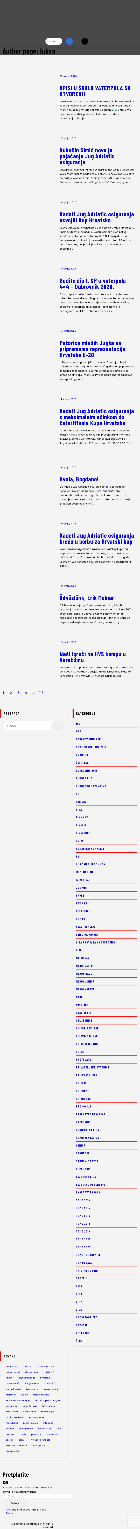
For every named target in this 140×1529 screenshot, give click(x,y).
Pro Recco (52, 1434)
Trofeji (81, 1278)
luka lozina (12, 1411)
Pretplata (83, 1059)
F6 (77, 794)
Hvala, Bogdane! (79, 479)
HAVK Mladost (27, 1377)
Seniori (81, 1145)
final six (10, 1377)
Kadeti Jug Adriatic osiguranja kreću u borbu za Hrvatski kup (97, 538)
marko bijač (47, 1411)
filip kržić (49, 1372)
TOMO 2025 (83, 1247)
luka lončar (48, 1406)
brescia (28, 1366)
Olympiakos (44, 1428)
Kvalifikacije (86, 926)
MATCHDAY (82, 958)
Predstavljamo (87, 1044)
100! (78, 723)
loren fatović (30, 1406)
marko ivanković (15, 1417)
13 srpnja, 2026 (68, 467)
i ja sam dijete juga (90, 864)
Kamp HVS (82, 903)
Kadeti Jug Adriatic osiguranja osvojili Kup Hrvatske (97, 217)
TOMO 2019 (83, 1231)
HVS (78, 856)
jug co (24, 1394)
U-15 (79, 1286)
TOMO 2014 (83, 1200)
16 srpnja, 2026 (68, 202)
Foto (79, 840)
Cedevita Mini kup (88, 739)
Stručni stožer (87, 1161)
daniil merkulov (45, 1366)
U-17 (79, 1301)
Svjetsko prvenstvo (91, 1184)
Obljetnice (84, 1020)
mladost (48, 1423)
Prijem (81, 1083)
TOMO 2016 (83, 1215)
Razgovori (83, 1122)
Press (80, 1051)
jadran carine (51, 1389)
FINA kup (82, 817)
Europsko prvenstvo (91, 786)
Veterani (82, 1333)
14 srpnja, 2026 (68, 399)
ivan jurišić (49, 1383)
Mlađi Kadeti (85, 989)
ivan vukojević (13, 1389)
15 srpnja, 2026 (68, 268)
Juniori (81, 887)
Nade (79, 997)
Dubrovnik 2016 (86, 770)
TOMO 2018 (83, 1223)
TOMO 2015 (83, 1208)
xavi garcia (39, 1445)
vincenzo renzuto (40, 1440)
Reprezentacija (87, 1137)
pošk (23, 1434)
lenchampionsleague (18, 1400)
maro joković (30, 1423)
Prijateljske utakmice (93, 1067)
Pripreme (82, 1090)
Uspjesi (81, 1325)
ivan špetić (32, 1389)
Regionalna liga (87, 1129)
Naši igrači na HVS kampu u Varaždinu (93, 657)
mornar (10, 1428)
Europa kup (84, 778)
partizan (10, 1434)
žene (79, 1340)
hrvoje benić (12, 1383)
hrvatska (45, 1377)
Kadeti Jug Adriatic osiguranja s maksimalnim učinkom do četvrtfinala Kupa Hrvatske (97, 417)
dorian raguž (13, 1372)
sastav (9, 1440)
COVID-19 (82, 754)
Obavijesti (83, 1012)
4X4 (79, 731)
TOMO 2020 (83, 1239)
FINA (79, 809)
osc (59, 1428)
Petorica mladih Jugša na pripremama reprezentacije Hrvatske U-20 (93, 349)
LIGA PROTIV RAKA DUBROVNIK (96, 942)
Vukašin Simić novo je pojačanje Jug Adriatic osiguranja (87, 156)
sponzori (82, 1153)
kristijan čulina (41, 1394)
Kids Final (83, 911)
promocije (83, 1106)
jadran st (11, 1394)
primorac (36, 1434)
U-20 (79, 1309)
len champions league (47, 1400)
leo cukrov (11, 1406)
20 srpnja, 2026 (68, 76)
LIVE (79, 950)
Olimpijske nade (87, 1036)
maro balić (12, 1423)
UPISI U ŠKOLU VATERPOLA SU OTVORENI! (95, 91)
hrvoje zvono (31, 1383)
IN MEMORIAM (84, 872)
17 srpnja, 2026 (68, 138)
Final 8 (81, 825)
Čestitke (82, 762)
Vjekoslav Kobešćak (16, 1445)
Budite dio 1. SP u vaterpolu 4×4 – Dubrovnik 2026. (93, 284)
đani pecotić (13, 1451)
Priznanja (83, 1098)
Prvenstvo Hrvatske (90, 1114)
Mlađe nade (84, 973)
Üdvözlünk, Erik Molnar (88, 598)
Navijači (82, 1004)
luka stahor (29, 1411)
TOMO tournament (89, 1254)
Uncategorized (86, 1317)
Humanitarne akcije (90, 848)
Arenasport (12, 1366)
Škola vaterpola (88, 1192)
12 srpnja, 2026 (68, 642)
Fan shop (82, 801)
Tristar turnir (87, 1270)
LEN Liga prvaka (87, 934)
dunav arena (32, 1372)
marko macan (37, 1417)
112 (41, 693)
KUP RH (81, 919)
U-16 (79, 1294)
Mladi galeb (84, 965)
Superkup (83, 1169)
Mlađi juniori (86, 981)
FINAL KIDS (83, 833)
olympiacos (26, 1428)
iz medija (82, 880)
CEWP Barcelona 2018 (91, 747)
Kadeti (80, 895)
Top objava (84, 1262)
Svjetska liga (86, 1176)
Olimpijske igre (87, 1028)
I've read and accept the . (26, 1511)
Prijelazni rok (87, 1075)
